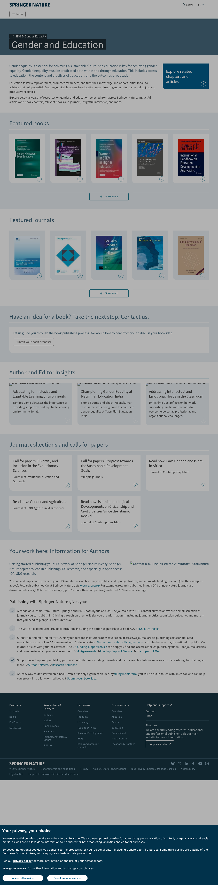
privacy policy (22, 861)
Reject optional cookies (67, 878)
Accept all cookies (23, 878)
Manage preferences (15, 868)
